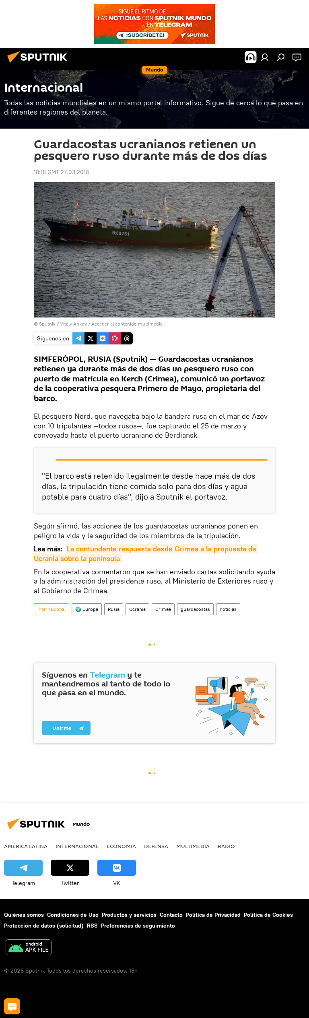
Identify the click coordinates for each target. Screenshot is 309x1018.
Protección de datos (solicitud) (44, 925)
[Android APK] (28, 948)
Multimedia (193, 846)
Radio (226, 846)
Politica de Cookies (268, 914)
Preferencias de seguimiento (138, 925)
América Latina (25, 846)
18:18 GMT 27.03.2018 (61, 172)
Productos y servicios (129, 914)
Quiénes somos (24, 914)
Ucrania (137, 609)
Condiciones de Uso (73, 914)
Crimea (163, 609)
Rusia (113, 609)
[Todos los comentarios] (12, 1006)
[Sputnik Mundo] (39, 64)
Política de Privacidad (213, 914)
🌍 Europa (86, 609)
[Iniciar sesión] (265, 57)
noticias (228, 609)
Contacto (171, 914)
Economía (121, 846)
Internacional (51, 609)
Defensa (156, 846)
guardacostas (195, 609)
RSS (92, 925)
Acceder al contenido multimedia (127, 324)
